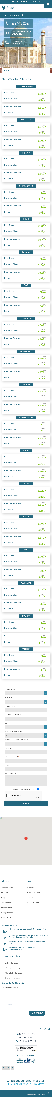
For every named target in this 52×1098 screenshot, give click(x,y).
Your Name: (9, 748)
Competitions (7, 913)
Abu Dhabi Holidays (13, 973)
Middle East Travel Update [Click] (26, 2)
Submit (26, 804)
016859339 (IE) (27, 1041)
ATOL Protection (34, 903)
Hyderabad (26, 318)
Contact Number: (12, 756)
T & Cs (30, 898)
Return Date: (10, 698)
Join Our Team (7, 888)
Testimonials (6, 903)
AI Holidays (36, 1084)
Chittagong (26, 186)
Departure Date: (11, 689)
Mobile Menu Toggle (48, 4)
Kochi (26, 451)
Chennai (26, 153)
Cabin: (7, 723)
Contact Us (6, 918)
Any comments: (11, 773)
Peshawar (26, 583)
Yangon (26, 649)
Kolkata (26, 484)
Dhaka (26, 252)
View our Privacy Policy (41, 1029)
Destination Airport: (13, 714)
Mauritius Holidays (13, 968)
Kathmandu (26, 418)
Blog (3, 898)
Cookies (30, 888)
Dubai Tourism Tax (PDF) (18, 949)
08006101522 (27, 1034)
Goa (26, 285)
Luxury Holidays (18, 1084)
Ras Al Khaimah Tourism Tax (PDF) (22, 947)
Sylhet (26, 616)
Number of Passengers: (14, 731)
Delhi (26, 219)
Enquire (4, 893)
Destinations (6, 908)
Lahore (26, 517)
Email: (7, 765)
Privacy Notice (33, 893)
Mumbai (26, 550)
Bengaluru (26, 120)
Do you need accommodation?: (17, 740)
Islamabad (26, 351)
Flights (7, 70)
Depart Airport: (11, 706)
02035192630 (27, 1037)
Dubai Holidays (11, 963)
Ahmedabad (26, 87)
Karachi (25, 384)
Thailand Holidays (12, 978)
